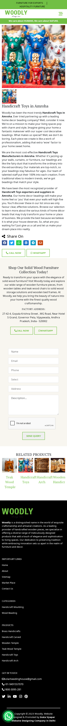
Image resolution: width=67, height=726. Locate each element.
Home (5, 565)
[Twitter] (3, 696)
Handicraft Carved (11, 637)
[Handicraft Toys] (25, 465)
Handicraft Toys (26, 479)
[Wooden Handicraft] (57, 465)
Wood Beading (9, 612)
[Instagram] (20, 696)
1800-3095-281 (12, 689)
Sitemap (6, 576)
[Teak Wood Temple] (9, 465)
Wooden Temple (10, 642)
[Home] (17, 512)
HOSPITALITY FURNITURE (32, 6)
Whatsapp (39, 252)
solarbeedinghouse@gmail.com (23, 679)
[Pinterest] (26, 696)
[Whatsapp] (8, 716)
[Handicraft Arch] (41, 465)
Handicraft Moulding (13, 607)
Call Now (14, 252)
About (5, 570)
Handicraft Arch (43, 479)
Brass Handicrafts (11, 631)
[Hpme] (16, 13)
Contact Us (7, 588)
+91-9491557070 (13, 684)
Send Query (33, 435)
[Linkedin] (9, 696)
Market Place (8, 582)
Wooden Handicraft (59, 479)
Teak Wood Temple (9, 482)
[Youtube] (15, 696)
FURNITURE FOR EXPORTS (29, 3)
